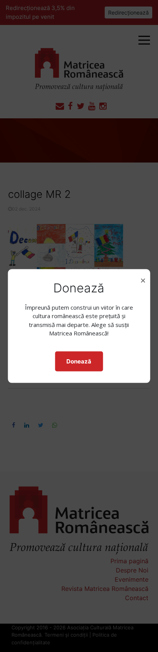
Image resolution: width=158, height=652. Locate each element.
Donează (78, 361)
